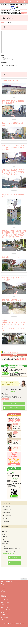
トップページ (5, 599)
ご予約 (3, 614)
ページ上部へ (23, 578)
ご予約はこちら (14, 407)
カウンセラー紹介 (7, 515)
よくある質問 (6, 521)
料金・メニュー (5, 604)
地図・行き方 (5, 399)
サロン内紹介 (6, 518)
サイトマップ (5, 619)
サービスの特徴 (6, 506)
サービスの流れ (6, 512)
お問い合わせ (14, 403)
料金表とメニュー (7, 509)
